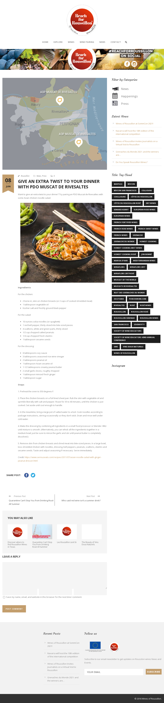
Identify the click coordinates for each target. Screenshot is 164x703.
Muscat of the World (125, 279)
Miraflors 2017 (137, 267)
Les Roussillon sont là (66, 542)
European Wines (122, 216)
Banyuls (118, 184)
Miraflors (119, 267)
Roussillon (25, 176)
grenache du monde (124, 241)
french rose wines (123, 228)
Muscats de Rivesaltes (22, 484)
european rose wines (144, 209)
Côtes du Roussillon (141, 196)
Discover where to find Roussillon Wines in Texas (17, 544)
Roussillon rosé (139, 311)
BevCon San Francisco (125, 190)
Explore (58, 42)
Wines (71, 42)
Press (44, 176)
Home (45, 42)
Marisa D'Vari (121, 260)
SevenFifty (139, 324)
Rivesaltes (119, 305)
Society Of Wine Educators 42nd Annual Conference (134, 339)
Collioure (147, 190)
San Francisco (121, 324)
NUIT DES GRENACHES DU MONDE (129, 292)
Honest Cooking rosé (125, 254)
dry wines (151, 203)
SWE (116, 346)
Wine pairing (87, 42)
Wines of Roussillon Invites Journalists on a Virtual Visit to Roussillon (61, 667)
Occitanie (119, 299)
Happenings (129, 96)
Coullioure (120, 196)
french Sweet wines (148, 228)
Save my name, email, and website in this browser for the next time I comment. (44, 597)
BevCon (131, 184)
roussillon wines (53, 484)
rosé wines (145, 305)
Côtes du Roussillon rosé (127, 203)
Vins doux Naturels (133, 346)
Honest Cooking (148, 241)
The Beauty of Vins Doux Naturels (90, 543)
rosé (132, 305)
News (102, 42)
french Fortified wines (125, 222)
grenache (138, 235)
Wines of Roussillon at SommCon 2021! (134, 123)
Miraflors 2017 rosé (124, 273)
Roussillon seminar (124, 318)
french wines (120, 235)
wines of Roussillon (124, 353)
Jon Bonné (146, 254)
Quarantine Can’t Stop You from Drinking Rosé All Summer (42, 544)
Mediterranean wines (144, 260)
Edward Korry (121, 209)
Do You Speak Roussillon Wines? (132, 162)
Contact (116, 42)
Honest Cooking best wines (128, 248)
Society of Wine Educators (127, 331)
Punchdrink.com (137, 299)
